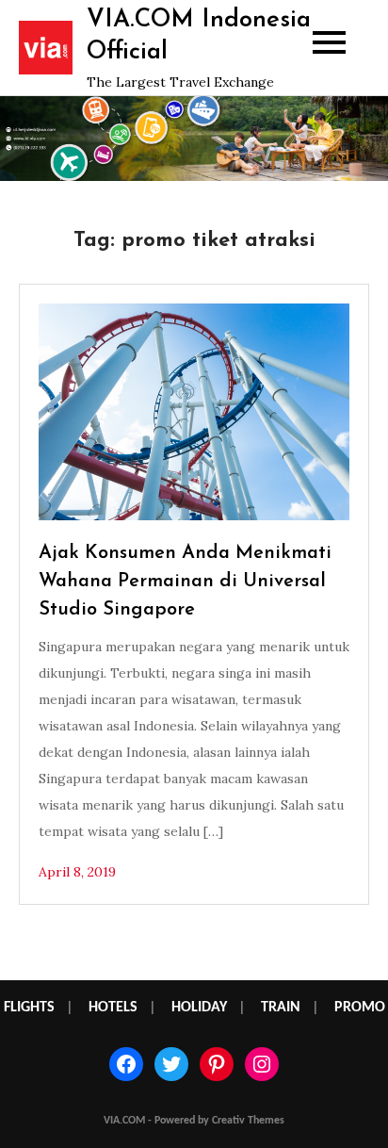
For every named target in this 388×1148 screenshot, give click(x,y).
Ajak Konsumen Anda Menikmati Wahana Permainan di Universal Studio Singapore (185, 581)
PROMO (359, 1007)
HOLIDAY (199, 1007)
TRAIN (280, 1007)
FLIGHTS (29, 1007)
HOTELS (113, 1007)
